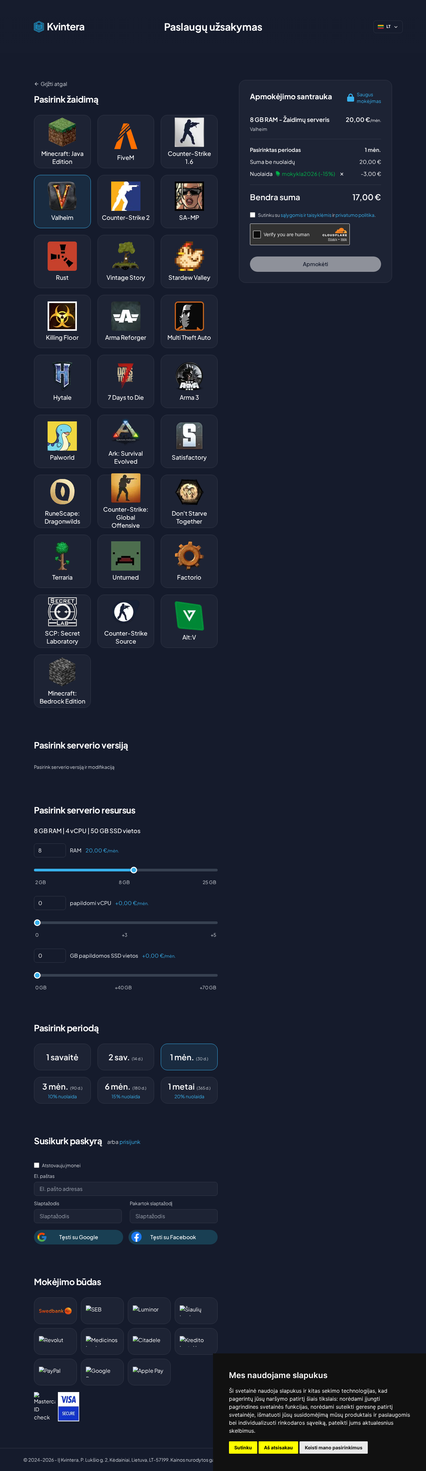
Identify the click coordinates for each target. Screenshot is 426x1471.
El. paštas (44, 1176)
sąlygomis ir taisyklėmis (306, 215)
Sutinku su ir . (317, 215)
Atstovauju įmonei (61, 1165)
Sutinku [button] (243, 1447)
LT (388, 26)
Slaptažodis (46, 1203)
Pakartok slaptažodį (151, 1203)
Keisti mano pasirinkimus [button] (333, 1447)
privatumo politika (354, 215)
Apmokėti (315, 263)
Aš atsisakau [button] (278, 1447)
